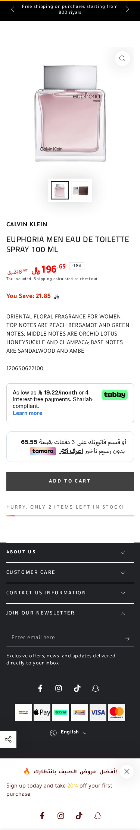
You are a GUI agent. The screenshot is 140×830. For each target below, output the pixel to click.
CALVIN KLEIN (27, 225)
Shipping (43, 279)
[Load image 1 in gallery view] (60, 190)
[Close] (127, 771)
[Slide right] (127, 10)
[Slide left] (13, 10)
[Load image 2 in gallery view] (80, 190)
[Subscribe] (129, 639)
